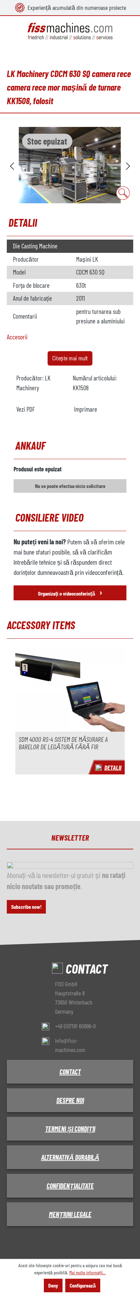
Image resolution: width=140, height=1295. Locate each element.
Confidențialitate (70, 1186)
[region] (70, 165)
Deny (53, 1285)
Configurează (83, 1285)
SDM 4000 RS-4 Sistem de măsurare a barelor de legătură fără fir (63, 743)
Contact (70, 1072)
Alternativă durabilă (70, 1157)
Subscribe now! (26, 906)
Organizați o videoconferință (70, 592)
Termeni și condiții (70, 1129)
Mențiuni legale (70, 1214)
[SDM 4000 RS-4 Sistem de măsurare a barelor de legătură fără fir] (70, 689)
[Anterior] (12, 165)
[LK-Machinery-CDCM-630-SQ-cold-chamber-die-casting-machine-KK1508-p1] (70, 165)
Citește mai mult (70, 358)
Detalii (112, 767)
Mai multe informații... (87, 1272)
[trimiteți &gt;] (128, 165)
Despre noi (70, 1100)
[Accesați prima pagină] (70, 31)
